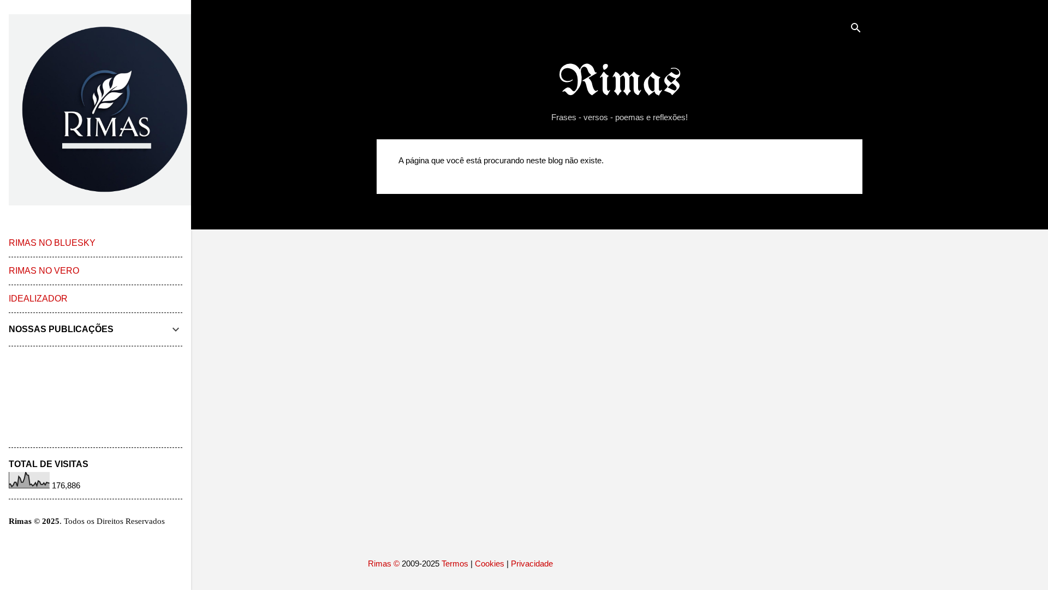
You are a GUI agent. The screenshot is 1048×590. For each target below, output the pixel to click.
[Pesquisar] (855, 29)
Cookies (489, 563)
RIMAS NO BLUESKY (52, 242)
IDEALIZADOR (38, 298)
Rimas (619, 82)
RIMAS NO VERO (44, 270)
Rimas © (385, 563)
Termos (455, 563)
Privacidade (532, 563)
